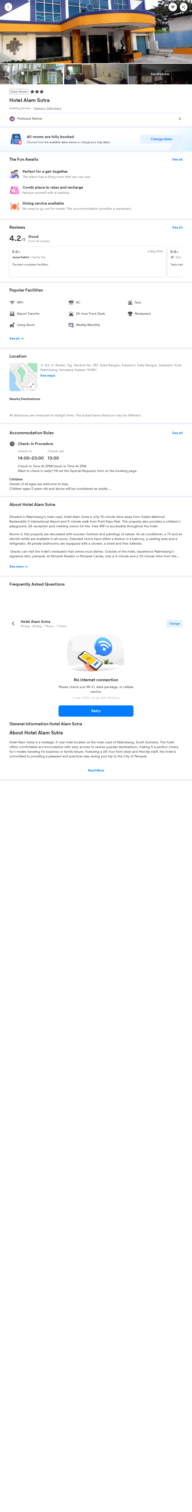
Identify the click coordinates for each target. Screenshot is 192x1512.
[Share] (183, 7)
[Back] (8, 7)
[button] (23, 377)
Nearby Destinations (24, 399)
